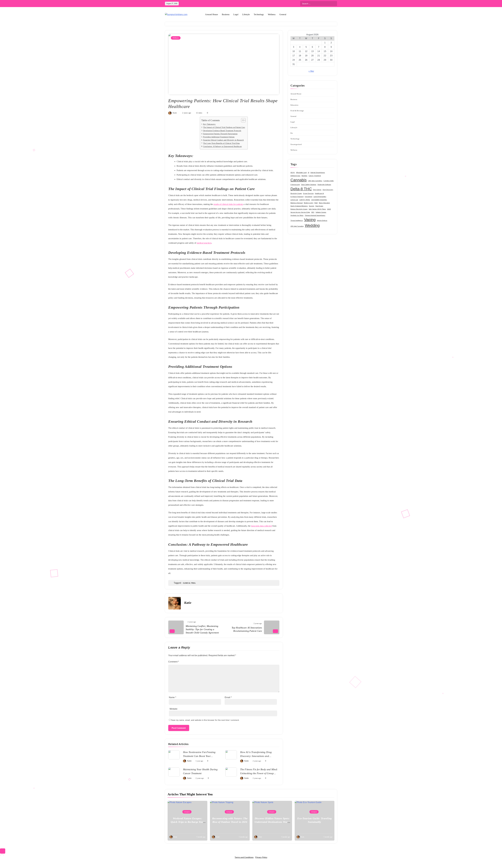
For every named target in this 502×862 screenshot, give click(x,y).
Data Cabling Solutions (308, 184)
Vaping (310, 219)
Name (172, 697)
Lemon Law (294, 200)
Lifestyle (246, 14)
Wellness (271, 14)
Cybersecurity (295, 184)
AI (308, 172)
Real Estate (319, 206)
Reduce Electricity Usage (298, 209)
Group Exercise (308, 193)
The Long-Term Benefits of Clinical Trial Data (221, 143)
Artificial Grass (295, 175)
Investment (308, 196)
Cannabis (298, 180)
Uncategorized (296, 144)
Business (225, 14)
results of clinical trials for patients (228, 204)
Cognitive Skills (328, 181)
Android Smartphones (317, 172)
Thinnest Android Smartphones (315, 215)
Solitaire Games (321, 212)
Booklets (304, 175)
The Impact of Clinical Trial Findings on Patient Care (224, 127)
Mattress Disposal (296, 203)
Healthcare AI (319, 193)
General (282, 14)
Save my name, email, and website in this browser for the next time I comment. (205, 720)
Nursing (311, 206)
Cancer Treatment (315, 175)
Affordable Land (301, 172)
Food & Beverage (297, 111)
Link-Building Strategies (319, 200)
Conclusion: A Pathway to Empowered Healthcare (222, 146)
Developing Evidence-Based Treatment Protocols (222, 131)
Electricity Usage (296, 193)
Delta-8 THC (301, 189)
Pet (291, 133)
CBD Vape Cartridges (315, 181)
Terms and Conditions (244, 857)
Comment (173, 662)
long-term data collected (261, 526)
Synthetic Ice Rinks (297, 215)
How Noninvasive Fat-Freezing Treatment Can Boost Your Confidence (199, 756)
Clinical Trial (189, 583)
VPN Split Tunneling (297, 226)
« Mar (311, 71)
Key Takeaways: (209, 124)
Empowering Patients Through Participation (220, 134)
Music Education (324, 203)
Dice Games (317, 189)
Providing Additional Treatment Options (218, 137)
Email (228, 697)
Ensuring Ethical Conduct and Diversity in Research (223, 140)
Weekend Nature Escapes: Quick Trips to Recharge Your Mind (187, 822)
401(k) (292, 172)
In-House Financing (297, 196)
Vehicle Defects (322, 220)
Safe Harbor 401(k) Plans (317, 209)
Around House (211, 14)
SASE (329, 209)
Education (294, 105)
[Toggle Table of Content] (242, 120)
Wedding (312, 225)
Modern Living (308, 203)
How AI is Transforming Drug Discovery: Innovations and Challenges (256, 756)
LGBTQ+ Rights (304, 200)
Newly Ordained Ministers (299, 206)
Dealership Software (324, 184)
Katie (175, 113)
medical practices (204, 243)
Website (173, 709)
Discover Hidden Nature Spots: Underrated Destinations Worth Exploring (272, 822)
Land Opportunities (319, 196)
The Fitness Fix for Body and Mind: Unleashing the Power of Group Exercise (259, 773)
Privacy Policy (261, 857)
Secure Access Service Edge (300, 212)
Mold (316, 203)
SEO (312, 212)
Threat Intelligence (296, 220)
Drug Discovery (328, 189)
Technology (259, 14)
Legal (235, 14)
